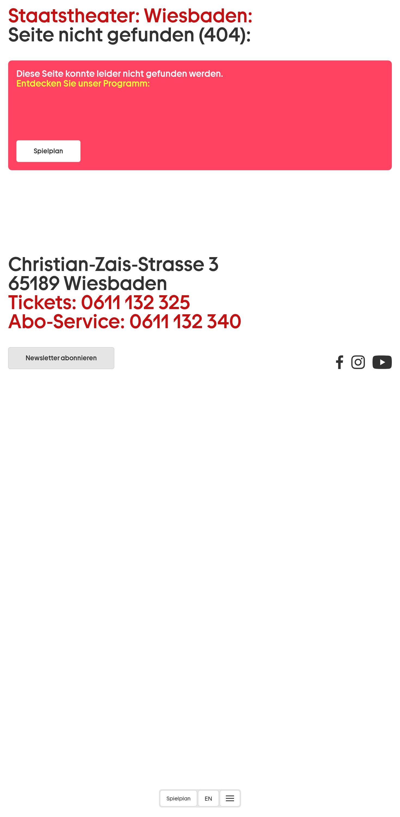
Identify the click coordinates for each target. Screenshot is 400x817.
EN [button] (208, 798)
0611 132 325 (135, 302)
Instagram (358, 362)
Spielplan (178, 798)
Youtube (382, 362)
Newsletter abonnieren (61, 358)
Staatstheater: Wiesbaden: (130, 15)
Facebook (339, 362)
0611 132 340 (185, 321)
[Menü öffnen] (230, 798)
